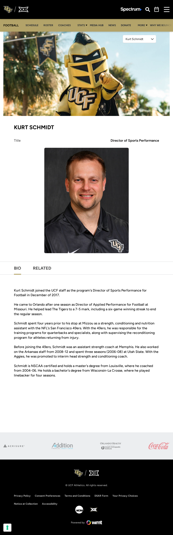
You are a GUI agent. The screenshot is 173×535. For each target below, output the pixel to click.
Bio (17, 268)
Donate (127, 25)
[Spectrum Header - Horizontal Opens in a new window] (131, 9)
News (112, 25)
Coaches (64, 25)
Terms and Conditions (77, 495)
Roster (48, 25)
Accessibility (49, 503)
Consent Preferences (47, 495)
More (141, 25)
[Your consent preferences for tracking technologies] (7, 528)
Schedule (32, 25)
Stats (81, 25)
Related (42, 268)
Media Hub (98, 25)
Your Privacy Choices (125, 495)
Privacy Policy (22, 495)
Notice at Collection (26, 503)
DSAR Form (101, 495)
